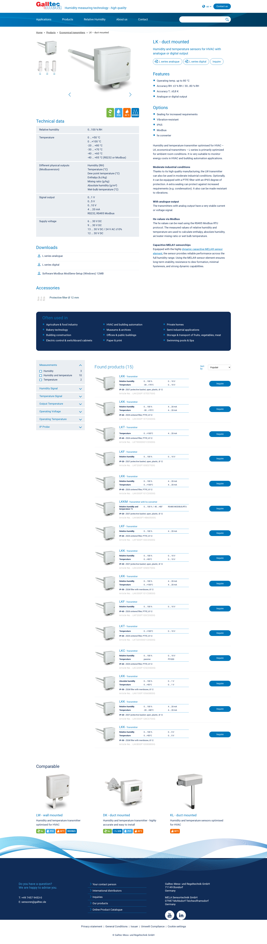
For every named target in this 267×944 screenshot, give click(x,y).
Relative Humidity (95, 19)
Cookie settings (177, 926)
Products (67, 19)
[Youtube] (169, 915)
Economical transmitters (72, 32)
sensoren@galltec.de (33, 901)
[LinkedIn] (181, 915)
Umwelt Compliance (153, 926)
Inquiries (97, 896)
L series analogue (52, 255)
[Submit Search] (227, 19)
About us (121, 19)
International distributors (107, 890)
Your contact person (104, 884)
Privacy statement (91, 926)
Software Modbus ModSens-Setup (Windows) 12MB (73, 273)
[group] (100, 69)
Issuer (134, 926)
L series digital (50, 264)
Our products (100, 903)
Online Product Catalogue (107, 909)
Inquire (217, 61)
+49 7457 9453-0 (31, 897)
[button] (130, 94)
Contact (143, 19)
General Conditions (116, 926)
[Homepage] (49, 5)
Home (39, 32)
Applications (43, 19)
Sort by (202, 367)
